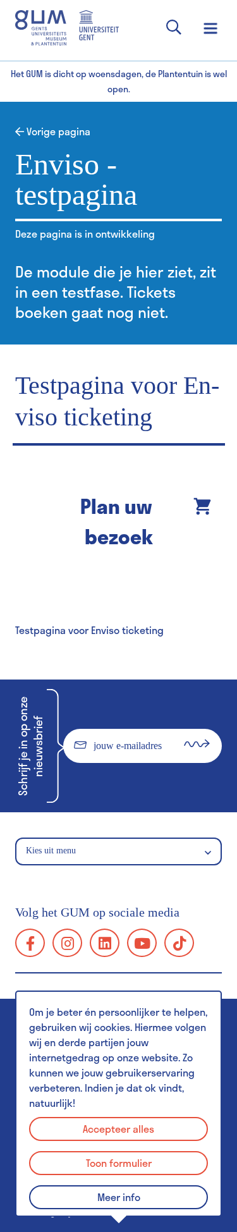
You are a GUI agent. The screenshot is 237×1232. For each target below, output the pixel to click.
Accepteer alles (118, 1129)
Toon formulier (119, 1163)
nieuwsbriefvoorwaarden (114, 780)
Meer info (118, 1197)
